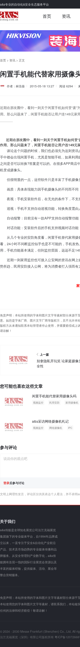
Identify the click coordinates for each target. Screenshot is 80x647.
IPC (70, 427)
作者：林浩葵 (16, 86)
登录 (6, 483)
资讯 (66, 16)
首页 (47, 16)
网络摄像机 (55, 427)
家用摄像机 (71, 402)
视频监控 (38, 402)
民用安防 (54, 402)
